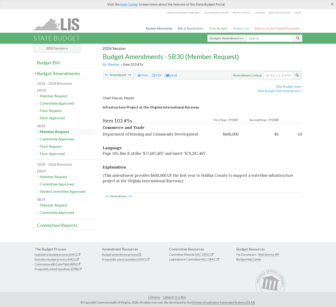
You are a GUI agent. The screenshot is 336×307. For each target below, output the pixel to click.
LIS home (260, 12)
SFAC (206, 254)
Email (173, 75)
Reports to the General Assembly (277, 28)
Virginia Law (241, 28)
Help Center (129, 4)
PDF (158, 75)
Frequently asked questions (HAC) (124, 259)
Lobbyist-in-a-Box (174, 297)
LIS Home (154, 297)
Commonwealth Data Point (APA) (56, 264)
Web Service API (268, 254)
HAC (198, 254)
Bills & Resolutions (190, 28)
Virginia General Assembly (183, 12)
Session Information (159, 28)
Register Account (280, 12)
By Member (111, 64)
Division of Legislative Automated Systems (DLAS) (223, 302)
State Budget (218, 28)
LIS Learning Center (216, 12)
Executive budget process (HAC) (55, 259)
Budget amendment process (120, 254)
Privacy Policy (242, 12)
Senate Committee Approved (62, 191)
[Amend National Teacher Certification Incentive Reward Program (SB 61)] (129, 75)
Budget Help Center (248, 259)
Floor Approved (52, 118)
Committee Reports (57, 225)
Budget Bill (48, 62)
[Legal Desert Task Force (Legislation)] (107, 75)
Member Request (53, 96)
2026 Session (56, 48)
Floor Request (51, 110)
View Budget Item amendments (279, 91)
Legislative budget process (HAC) (56, 254)
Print (144, 75)
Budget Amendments (226, 38)
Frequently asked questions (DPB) (56, 269)
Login (297, 12)
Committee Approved (57, 103)
